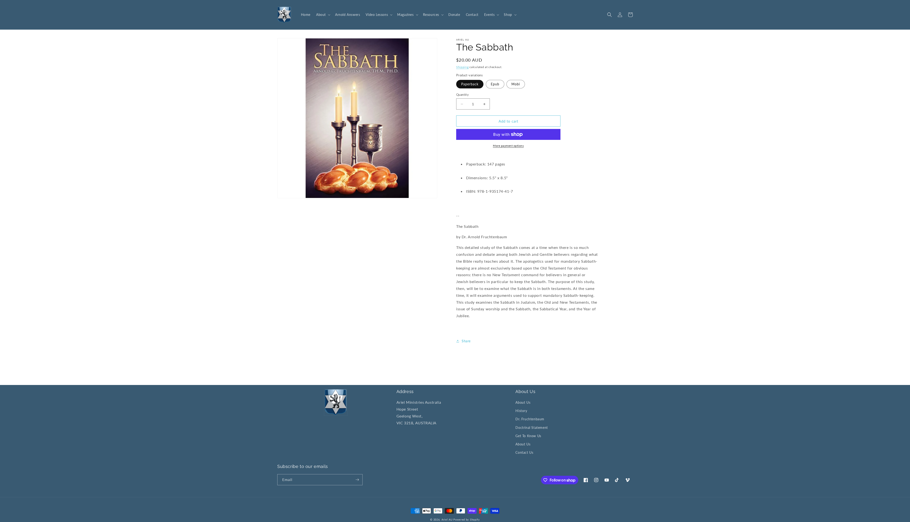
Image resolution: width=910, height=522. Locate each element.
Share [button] (466, 341)
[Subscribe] (357, 479)
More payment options (508, 145)
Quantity (462, 94)
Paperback (469, 84)
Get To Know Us (528, 436)
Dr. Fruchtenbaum (529, 419)
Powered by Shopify (466, 519)
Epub (495, 84)
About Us (522, 402)
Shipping (462, 67)
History (521, 411)
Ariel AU (447, 519)
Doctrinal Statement (531, 428)
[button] (322, 15)
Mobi (515, 84)
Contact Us (524, 452)
